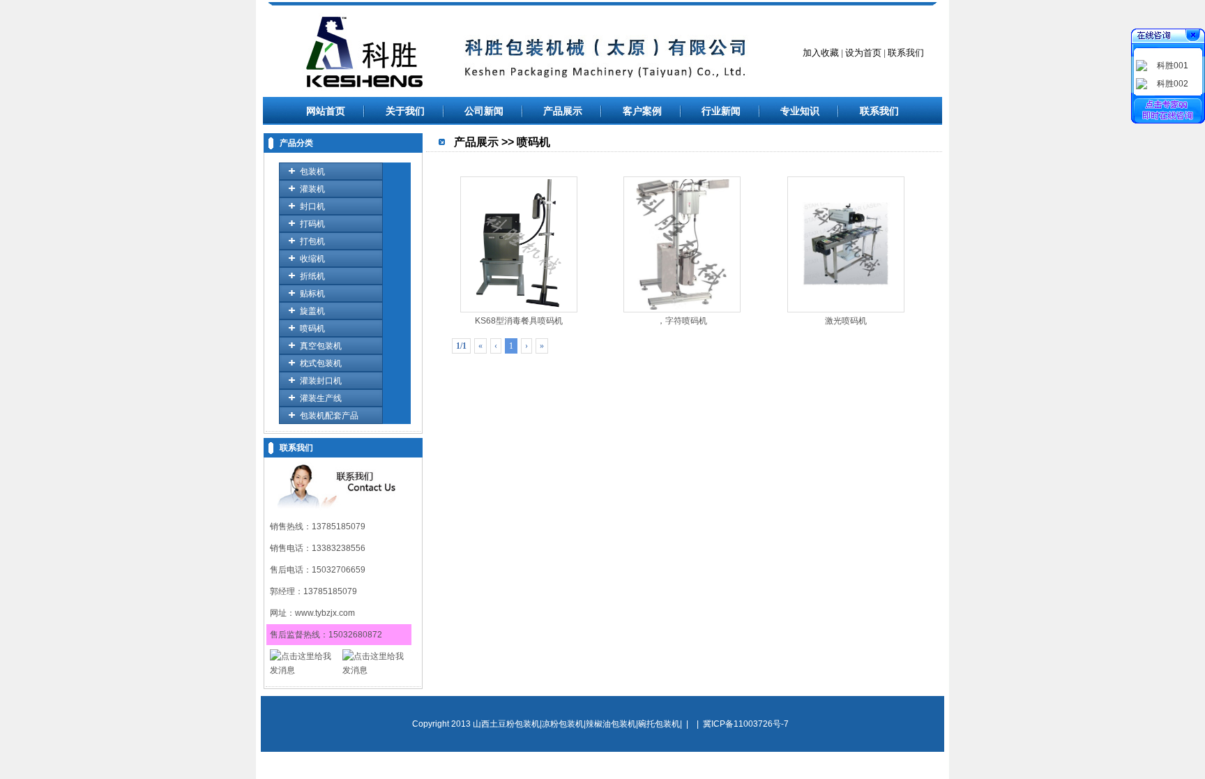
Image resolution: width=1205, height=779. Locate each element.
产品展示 (562, 110)
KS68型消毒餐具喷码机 (519, 321)
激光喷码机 (846, 321)
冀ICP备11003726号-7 (746, 724)
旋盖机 (312, 311)
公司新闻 (483, 110)
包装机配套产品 (329, 416)
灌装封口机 (321, 381)
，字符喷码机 (682, 321)
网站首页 (325, 110)
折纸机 (312, 276)
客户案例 (642, 110)
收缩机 (312, 259)
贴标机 (312, 293)
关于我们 (405, 110)
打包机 (312, 241)
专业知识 (799, 110)
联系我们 (879, 110)
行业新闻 (721, 110)
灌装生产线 (321, 398)
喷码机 (312, 328)
